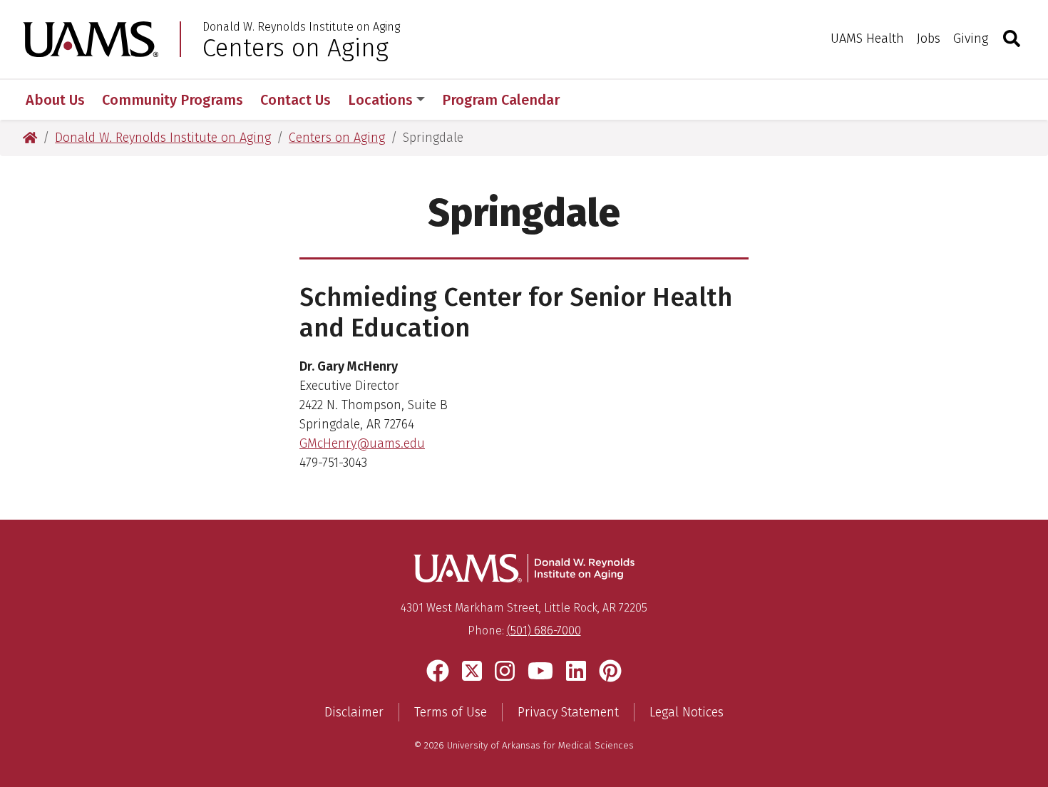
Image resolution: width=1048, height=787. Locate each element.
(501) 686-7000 (544, 630)
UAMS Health (867, 38)
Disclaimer (354, 712)
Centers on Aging (295, 48)
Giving (970, 38)
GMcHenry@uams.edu (362, 443)
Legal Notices (686, 712)
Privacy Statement (568, 712)
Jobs (928, 38)
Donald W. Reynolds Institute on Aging (301, 27)
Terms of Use (450, 712)
